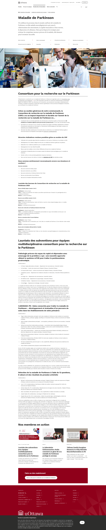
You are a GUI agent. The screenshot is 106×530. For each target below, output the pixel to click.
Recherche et (41, 504)
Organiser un (60, 503)
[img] (22, 2)
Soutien (22, 504)
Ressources (22, 501)
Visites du (58, 492)
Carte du (58, 498)
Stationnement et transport (60, 496)
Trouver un (22, 497)
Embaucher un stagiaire (24, 499)
